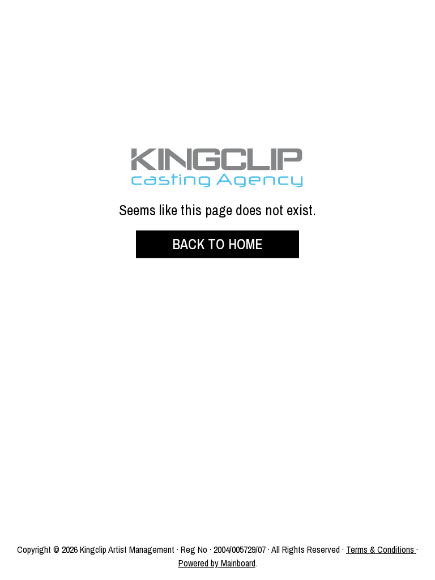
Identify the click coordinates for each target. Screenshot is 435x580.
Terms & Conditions (380, 549)
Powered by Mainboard (216, 563)
